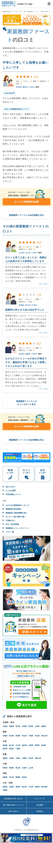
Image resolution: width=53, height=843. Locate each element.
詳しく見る (43, 284)
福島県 (43, 726)
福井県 (24, 745)
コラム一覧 (9, 532)
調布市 (25, 87)
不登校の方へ (10, 520)
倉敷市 (27, 354)
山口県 (21, 253)
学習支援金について (13, 494)
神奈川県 (44, 736)
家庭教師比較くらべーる (10, 11)
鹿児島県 (44, 787)
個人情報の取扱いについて (13, 805)
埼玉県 (24, 736)
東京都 (18, 87)
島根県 (11, 768)
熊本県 (24, 787)
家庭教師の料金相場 (13, 509)
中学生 (34, 305)
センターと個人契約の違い (15, 517)
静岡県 (5, 749)
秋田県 (30, 726)
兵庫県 (24, 758)
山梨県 (30, 745)
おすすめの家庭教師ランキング (17, 505)
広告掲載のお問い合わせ (13, 799)
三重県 (18, 749)
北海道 (5, 726)
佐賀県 (11, 787)
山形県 (37, 726)
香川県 (11, 777)
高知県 (24, 777)
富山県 (11, 745)
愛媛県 (18, 777)
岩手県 (18, 726)
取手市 (27, 305)
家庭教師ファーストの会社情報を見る (26, 215)
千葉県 (30, 736)
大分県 (30, 787)
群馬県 (18, 736)
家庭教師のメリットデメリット (17, 528)
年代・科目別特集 (12, 524)
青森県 (11, 726)
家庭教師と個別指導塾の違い (16, 513)
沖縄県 (5, 790)
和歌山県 (38, 758)
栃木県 (11, 736)
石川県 (18, 745)
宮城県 (24, 726)
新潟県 (5, 745)
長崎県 (18, 787)
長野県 (37, 745)
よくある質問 (10, 490)
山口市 (27, 253)
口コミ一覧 (22, 11)
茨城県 (21, 305)
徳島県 (5, 777)
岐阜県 (43, 745)
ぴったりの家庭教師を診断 (26, 202)
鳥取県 (5, 768)
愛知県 (11, 749)
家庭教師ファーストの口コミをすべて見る (26, 402)
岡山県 (21, 354)
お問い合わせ (13, 811)
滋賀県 (5, 758)
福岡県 (5, 787)
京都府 (11, 758)
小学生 (31, 87)
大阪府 (18, 758)
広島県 (24, 768)
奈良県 (30, 758)
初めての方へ (10, 487)
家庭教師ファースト (33, 11)
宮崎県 (37, 787)
